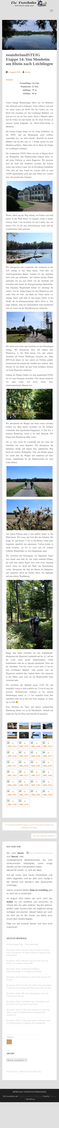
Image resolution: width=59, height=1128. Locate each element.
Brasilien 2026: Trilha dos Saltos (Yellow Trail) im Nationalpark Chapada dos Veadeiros (28, 1021)
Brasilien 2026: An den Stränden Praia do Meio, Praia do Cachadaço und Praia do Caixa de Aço (29, 986)
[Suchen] (9, 1041)
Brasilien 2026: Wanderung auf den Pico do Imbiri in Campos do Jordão (27, 962)
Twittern (9, 79)
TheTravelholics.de (10, 1096)
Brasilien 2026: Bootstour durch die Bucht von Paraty (29, 978)
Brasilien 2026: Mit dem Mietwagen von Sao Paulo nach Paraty (28, 994)
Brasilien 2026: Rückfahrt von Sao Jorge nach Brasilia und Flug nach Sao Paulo (28, 1002)
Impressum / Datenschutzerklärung (24, 1071)
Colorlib (46, 1096)
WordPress (30, 1099)
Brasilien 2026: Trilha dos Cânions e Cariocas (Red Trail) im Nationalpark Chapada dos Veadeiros (28, 1012)
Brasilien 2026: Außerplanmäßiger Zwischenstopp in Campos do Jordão (24, 970)
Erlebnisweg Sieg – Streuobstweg (22, 944)
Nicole (27, 72)
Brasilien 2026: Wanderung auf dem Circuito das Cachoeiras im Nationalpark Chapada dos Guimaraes (28, 952)
